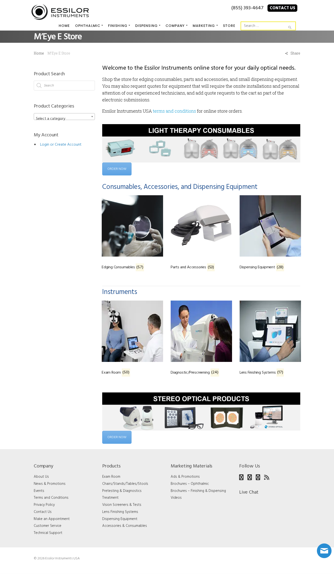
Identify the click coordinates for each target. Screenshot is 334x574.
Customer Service (47, 526)
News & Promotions (50, 484)
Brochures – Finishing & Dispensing (198, 491)
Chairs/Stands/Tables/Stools (125, 484)
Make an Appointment (52, 519)
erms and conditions (175, 111)
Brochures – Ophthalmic (190, 484)
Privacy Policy (44, 505)
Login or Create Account (60, 144)
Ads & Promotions (185, 477)
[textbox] (64, 118)
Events (39, 491)
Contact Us (282, 8)
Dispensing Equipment (119, 519)
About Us (41, 477)
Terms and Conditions (51, 498)
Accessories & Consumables (124, 526)
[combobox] (64, 116)
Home (39, 53)
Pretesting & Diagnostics (122, 491)
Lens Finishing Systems (120, 512)
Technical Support (48, 533)
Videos (176, 498)
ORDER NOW (116, 169)
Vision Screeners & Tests (121, 505)
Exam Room (111, 477)
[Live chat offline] (324, 550)
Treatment (110, 498)
